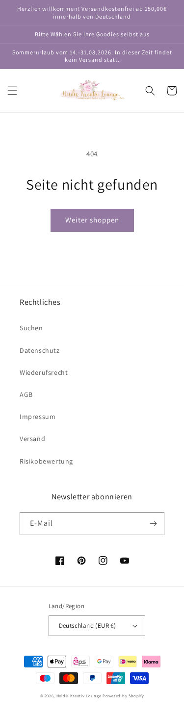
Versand (32, 438)
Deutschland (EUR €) (87, 625)
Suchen (31, 327)
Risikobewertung (46, 461)
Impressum (37, 416)
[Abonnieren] (153, 523)
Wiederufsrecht (44, 372)
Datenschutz (40, 350)
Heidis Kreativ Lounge (79, 695)
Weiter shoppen (92, 219)
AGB (26, 394)
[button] (12, 90)
